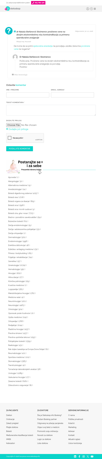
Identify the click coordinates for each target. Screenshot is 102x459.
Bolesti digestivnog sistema (20, 193)
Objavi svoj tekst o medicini (48, 427)
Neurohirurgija (14, 301)
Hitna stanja (13, 277)
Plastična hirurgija (15, 329)
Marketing (72, 427)
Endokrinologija (14, 241)
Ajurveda (12, 177)
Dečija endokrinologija (17, 225)
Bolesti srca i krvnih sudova (19, 209)
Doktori (9, 415)
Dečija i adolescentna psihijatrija (21, 229)
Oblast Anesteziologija (20, 75)
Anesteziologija (14, 189)
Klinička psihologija (16, 281)
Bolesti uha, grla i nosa (17, 213)
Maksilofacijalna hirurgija (18, 293)
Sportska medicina (16, 357)
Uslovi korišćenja (75, 443)
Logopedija (13, 289)
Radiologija (13, 345)
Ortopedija (12, 321)
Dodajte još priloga (18, 129)
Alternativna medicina (17, 185)
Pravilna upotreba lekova (18, 337)
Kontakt (71, 435)
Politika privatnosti (75, 419)
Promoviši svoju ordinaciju (47, 431)
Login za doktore (44, 439)
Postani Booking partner (47, 419)
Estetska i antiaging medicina (20, 249)
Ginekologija (13, 265)
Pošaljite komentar (19, 149)
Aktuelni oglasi (74, 439)
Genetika (12, 261)
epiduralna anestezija (43, 46)
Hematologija (14, 269)
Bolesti (9, 431)
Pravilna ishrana (15, 333)
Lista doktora (42, 443)
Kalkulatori (10, 443)
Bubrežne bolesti (15, 221)
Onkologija (12, 309)
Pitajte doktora (12, 427)
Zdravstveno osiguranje (18, 385)
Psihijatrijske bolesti (16, 341)
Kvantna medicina (16, 285)
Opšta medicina (15, 317)
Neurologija (13, 305)
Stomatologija (14, 361)
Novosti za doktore (44, 435)
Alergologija (13, 181)
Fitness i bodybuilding (17, 253)
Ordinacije (10, 419)
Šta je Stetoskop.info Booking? (49, 415)
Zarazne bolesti (14, 381)
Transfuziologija (14, 365)
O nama (71, 415)
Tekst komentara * (15, 102)
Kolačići (71, 423)
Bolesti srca (13, 205)
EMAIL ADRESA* (58, 90)
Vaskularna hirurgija (16, 377)
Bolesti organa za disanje (18, 201)
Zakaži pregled (12, 423)
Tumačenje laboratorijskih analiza (22, 369)
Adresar (71, 431)
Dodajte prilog (14, 120)
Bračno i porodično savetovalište (22, 217)
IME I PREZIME (12, 90)
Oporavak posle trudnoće (19, 313)
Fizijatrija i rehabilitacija (17, 257)
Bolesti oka (13, 197)
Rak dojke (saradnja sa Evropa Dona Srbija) (26, 349)
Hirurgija (11, 273)
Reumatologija (14, 353)
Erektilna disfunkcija (16, 245)
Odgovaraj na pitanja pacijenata (50, 423)
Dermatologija (14, 237)
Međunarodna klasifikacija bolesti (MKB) (19, 437)
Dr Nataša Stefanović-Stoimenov (35, 57)
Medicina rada (14, 297)
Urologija (12, 373)
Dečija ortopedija (15, 233)
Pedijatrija (12, 325)
